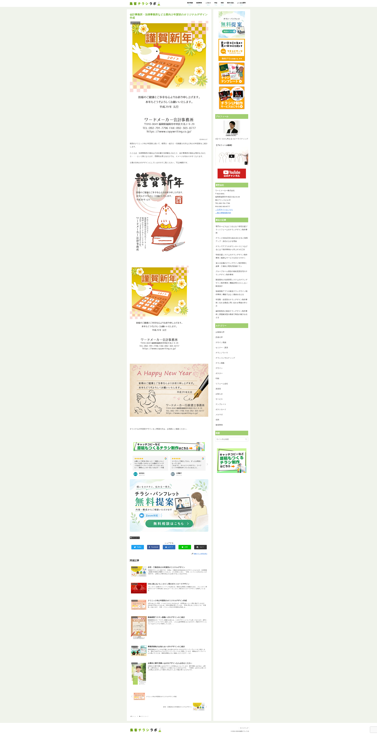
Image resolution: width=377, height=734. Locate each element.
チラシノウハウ (222, 353)
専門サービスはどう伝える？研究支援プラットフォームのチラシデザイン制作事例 (231, 229)
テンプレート (221, 404)
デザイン (219, 368)
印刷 (217, 378)
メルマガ (219, 415)
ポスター (219, 373)
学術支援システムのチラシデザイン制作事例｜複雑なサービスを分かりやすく (231, 256)
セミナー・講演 (222, 348)
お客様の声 (220, 332)
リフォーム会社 (222, 384)
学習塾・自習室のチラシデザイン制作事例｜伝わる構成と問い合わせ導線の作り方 (231, 303)
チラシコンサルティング (225, 358)
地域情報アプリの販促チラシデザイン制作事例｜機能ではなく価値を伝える (231, 292)
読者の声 (219, 337)
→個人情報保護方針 (223, 213)
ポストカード (135, 537)
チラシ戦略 (220, 363)
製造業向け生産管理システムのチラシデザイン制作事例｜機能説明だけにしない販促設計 (231, 283)
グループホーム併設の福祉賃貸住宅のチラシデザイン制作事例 (231, 272)
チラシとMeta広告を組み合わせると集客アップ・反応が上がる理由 (232, 239)
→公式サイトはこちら (224, 210)
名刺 (217, 420)
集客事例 (219, 425)
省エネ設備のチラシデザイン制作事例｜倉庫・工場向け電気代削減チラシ (231, 264)
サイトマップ (244, 728)
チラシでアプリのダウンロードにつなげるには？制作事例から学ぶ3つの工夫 (231, 247)
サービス (219, 399)
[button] (207, 465)
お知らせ (219, 394)
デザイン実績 (221, 342)
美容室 (218, 389)
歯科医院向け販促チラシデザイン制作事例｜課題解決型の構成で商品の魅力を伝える (231, 314)
